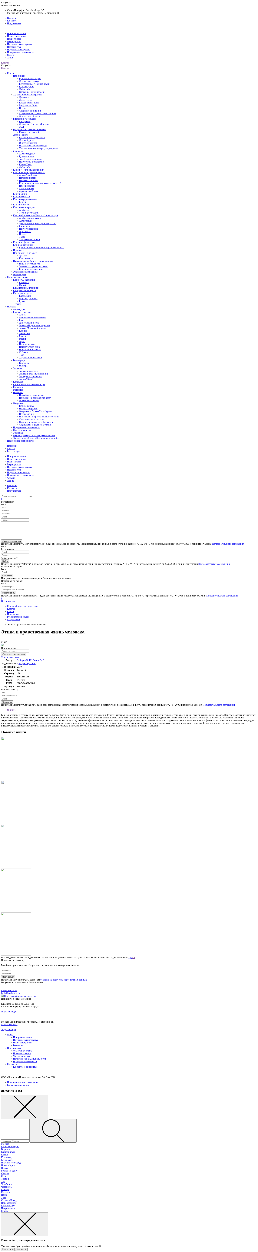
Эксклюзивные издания (25, 271)
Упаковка (18, 432)
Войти (5, 561)
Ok (133, 957)
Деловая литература (29, 81)
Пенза (4, 1195)
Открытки (18, 403)
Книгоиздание (26, 86)
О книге (11, 710)
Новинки (12, 446)
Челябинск (6, 1184)
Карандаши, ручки (22, 293)
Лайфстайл (24, 89)
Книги (10, 73)
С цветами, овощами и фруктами (36, 422)
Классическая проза (29, 102)
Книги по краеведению (31, 269)
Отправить (7, 575)
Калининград (8, 1205)
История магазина (16, 33)
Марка (22, 336)
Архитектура (25, 220)
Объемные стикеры (29, 400)
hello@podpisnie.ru (10, 993)
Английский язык (28, 175)
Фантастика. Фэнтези (30, 116)
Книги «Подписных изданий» (28, 169)
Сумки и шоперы (22, 430)
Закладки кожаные (28, 371)
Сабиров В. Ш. (25, 660)
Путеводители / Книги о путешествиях (33, 261)
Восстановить (8, 593)
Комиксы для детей (29, 132)
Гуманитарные (26, 156)
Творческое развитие (29, 239)
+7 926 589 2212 (9, 1024)
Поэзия (22, 108)
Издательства (14, 47)
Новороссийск (8, 1203)
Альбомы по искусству (31, 218)
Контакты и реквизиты (25, 1066)
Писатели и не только (30, 349)
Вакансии (12, 18)
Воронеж (5, 1149)
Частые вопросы (21, 1056)
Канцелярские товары (18, 277)
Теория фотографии (29, 212)
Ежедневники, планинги (26, 288)
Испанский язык (27, 178)
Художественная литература (27, 94)
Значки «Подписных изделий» (34, 325)
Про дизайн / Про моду (25, 253)
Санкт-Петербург (10, 1146)
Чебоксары (6, 1187)
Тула (3, 1197)
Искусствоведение (28, 229)
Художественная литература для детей (38, 148)
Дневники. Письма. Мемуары (34, 124)
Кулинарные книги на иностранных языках (41, 247)
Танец (22, 237)
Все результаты (9, 601)
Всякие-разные (26, 406)
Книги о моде (26, 258)
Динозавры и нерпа (29, 322)
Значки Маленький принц (32, 328)
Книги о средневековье (25, 199)
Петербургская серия (29, 347)
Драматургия (25, 100)
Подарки (11, 306)
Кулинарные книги (23, 245)
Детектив (24, 97)
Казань (4, 1154)
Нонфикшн (19, 76)
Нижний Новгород (11, 1162)
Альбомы (24, 210)
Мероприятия (14, 41)
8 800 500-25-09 (9, 990)
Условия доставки (10, 657)
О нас (10, 1034)
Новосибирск (8, 1165)
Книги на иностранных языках (29, 172)
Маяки (22, 339)
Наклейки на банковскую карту (35, 398)
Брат (21, 320)
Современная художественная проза (37, 113)
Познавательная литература (33, 145)
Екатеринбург (8, 1152)
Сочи (4, 1176)
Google (12, 1011)
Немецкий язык (27, 186)
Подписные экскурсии (18, 49)
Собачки (23, 352)
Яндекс (5, 1011)
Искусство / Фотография (31, 161)
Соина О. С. (39, 660)
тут (130, 957)
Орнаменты (25, 231)
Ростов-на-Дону (9, 1170)
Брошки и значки (22, 312)
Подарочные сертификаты (20, 52)
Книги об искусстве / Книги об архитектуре (35, 215)
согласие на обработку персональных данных (63, 979)
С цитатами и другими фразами (35, 424)
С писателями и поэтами (31, 419)
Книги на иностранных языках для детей (40, 183)
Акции (10, 57)
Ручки (22, 301)
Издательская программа (19, 44)
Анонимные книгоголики (32, 317)
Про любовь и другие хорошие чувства (39, 416)
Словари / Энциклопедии (32, 92)
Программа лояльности (25, 1061)
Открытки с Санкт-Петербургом (35, 411)
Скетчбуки (24, 285)
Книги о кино (20, 194)
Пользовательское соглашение (22, 1082)
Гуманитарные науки (30, 78)
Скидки (11, 55)
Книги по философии (24, 242)
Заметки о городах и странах (33, 266)
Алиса (22, 314)
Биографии (24, 121)
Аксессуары (19, 309)
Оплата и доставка (22, 1050)
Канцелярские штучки (24, 290)
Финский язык (26, 188)
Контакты (12, 20)
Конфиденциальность (18, 1085)
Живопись (24, 226)
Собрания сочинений (30, 110)
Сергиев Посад (9, 1200)
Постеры (23, 365)
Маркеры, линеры (28, 298)
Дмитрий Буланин (26, 663)
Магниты (18, 390)
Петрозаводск (8, 1208)
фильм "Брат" (26, 379)
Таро (21, 355)
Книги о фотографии (24, 207)
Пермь (4, 1168)
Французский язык (28, 191)
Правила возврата (22, 1053)
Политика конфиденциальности (29, 1058)
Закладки (18, 368)
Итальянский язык (28, 180)
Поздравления (26, 414)
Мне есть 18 (7, 1249)
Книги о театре (21, 204)
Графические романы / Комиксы (29, 129)
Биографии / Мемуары (24, 118)
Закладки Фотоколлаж (30, 376)
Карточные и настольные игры (29, 384)
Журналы (18, 151)
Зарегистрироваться (11, 541)
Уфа (3, 1181)
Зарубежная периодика (31, 159)
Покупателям (14, 23)
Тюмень (5, 1178)
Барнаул (5, 1189)
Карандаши (25, 296)
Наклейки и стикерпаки (31, 395)
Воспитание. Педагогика (32, 137)
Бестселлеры (13, 451)
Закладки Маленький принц (33, 373)
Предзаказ (18, 250)
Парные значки (27, 344)
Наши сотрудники (16, 36)
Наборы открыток (28, 408)
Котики (23, 330)
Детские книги (20, 135)
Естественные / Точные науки (34, 84)
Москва (5, 1144)
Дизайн (23, 255)
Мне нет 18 (21, 1249)
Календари (18, 381)
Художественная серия (30, 357)
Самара (5, 1173)
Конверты (18, 387)
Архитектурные (27, 153)
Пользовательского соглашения (228, 544)
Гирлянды (24, 363)
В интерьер (19, 360)
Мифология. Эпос (28, 105)
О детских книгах (28, 143)
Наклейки (18, 392)
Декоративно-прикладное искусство (37, 223)
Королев (5, 1192)
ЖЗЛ (21, 127)
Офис (22, 341)
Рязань (4, 1211)
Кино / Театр (25, 164)
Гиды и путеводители (30, 263)
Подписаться (8, 977)
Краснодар (6, 1157)
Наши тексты (14, 39)
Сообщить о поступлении (13, 654)
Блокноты (24, 282)
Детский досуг (26, 140)
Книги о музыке (21, 196)
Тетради (17, 304)
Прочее (23, 234)
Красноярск (7, 1160)
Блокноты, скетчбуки (24, 279)
